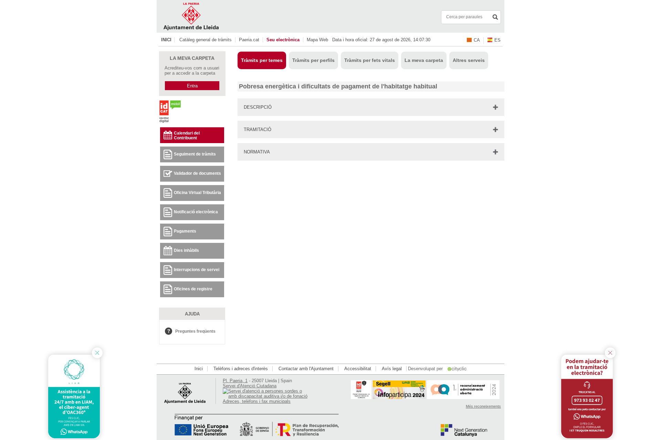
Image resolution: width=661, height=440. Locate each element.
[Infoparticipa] (399, 397)
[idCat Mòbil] (170, 122)
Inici (166, 39)
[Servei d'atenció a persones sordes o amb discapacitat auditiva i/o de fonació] (266, 396)
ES (497, 40)
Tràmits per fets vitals (369, 60)
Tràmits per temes (262, 60)
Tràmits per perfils (313, 60)
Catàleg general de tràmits (205, 39)
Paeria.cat (249, 39)
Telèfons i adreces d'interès (240, 368)
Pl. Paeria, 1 (235, 380)
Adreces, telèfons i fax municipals (257, 401)
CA (477, 40)
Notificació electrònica (196, 212)
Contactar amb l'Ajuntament (306, 368)
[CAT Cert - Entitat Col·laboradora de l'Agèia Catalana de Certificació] (361, 397)
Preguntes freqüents (195, 331)
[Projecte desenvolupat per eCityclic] (457, 368)
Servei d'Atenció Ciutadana (249, 385)
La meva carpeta (424, 60)
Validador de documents (197, 173)
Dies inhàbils (186, 250)
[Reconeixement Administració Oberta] (463, 397)
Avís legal (392, 368)
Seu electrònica (283, 39)
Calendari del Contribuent (187, 135)
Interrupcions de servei (196, 269)
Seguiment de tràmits (195, 154)
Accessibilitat (357, 368)
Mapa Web (317, 39)
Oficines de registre (193, 289)
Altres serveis (469, 60)
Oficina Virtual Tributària (197, 192)
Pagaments (185, 231)
